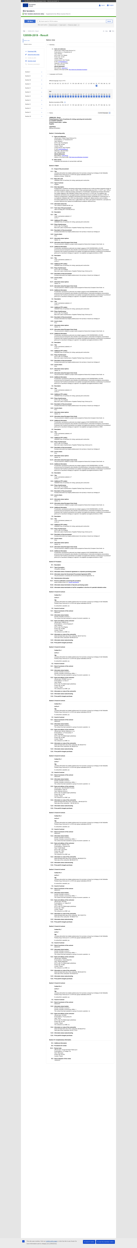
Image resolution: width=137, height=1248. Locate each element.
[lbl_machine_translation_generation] (65, 102)
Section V (28, 84)
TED (24, 31)
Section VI (28, 116)
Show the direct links (33, 54)
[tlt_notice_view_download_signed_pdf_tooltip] (96, 86)
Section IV (28, 80)
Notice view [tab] (27, 40)
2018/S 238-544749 (74, 582)
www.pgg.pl (64, 68)
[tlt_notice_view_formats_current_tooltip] (109, 113)
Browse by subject (72, 25)
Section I (27, 72)
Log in (103, 5)
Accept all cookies (89, 1242)
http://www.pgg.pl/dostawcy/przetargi (78, 69)
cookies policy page (51, 1241)
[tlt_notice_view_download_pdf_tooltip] (50, 96)
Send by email (32, 61)
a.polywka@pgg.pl (62, 61)
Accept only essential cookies (105, 1242)
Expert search (63, 25)
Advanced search (53, 25)
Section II (27, 76)
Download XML (32, 51)
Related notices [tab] (28, 44)
